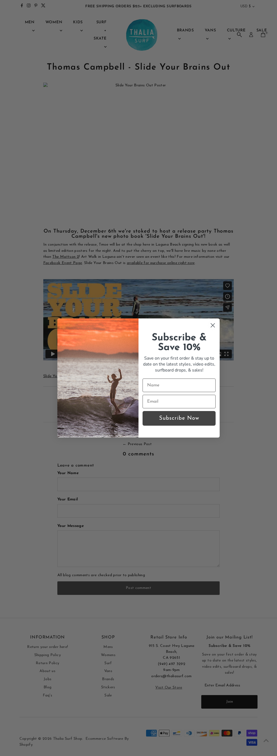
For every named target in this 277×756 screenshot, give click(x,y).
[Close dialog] (212, 325)
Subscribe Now (179, 418)
